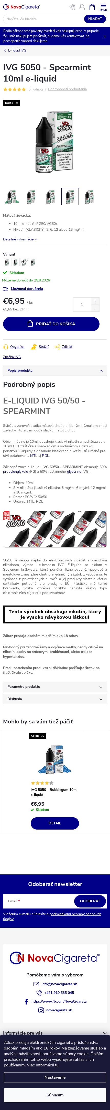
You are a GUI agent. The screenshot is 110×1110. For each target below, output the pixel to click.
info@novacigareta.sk (59, 984)
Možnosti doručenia (27, 288)
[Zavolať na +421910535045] (72, 7)
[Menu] (103, 7)
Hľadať (95, 19)
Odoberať (90, 901)
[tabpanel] (55, 782)
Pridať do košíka (55, 324)
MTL (33, 455)
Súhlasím (55, 1095)
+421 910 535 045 (59, 992)
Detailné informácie (18, 239)
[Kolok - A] (55, 758)
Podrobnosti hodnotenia (67, 89)
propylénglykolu (15, 471)
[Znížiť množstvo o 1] (95, 308)
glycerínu (74, 471)
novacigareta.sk (59, 1010)
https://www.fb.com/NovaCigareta (59, 1001)
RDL (45, 455)
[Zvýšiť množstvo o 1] (95, 301)
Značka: (12, 357)
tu (57, 1065)
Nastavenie (55, 1077)
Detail (55, 823)
